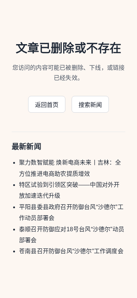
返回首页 (47, 105)
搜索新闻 (90, 105)
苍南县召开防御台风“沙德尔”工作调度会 (71, 251)
